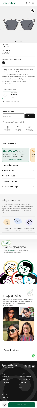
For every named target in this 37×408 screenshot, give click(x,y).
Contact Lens (6, 379)
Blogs (20, 387)
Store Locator (22, 385)
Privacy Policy (22, 374)
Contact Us (5, 397)
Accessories (5, 382)
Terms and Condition (25, 376)
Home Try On (5, 400)
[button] (25, 3)
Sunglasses (5, 376)
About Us (4, 394)
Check (30, 116)
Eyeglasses (5, 374)
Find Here (16, 101)
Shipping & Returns (24, 379)
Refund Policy (22, 382)
